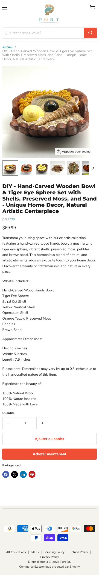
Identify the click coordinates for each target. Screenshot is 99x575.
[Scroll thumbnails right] (92, 168)
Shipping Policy (54, 552)
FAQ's (35, 552)
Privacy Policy (49, 557)
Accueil (7, 47)
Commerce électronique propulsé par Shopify (49, 567)
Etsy (11, 219)
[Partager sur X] (14, 474)
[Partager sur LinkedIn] (23, 474)
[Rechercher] (90, 33)
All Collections (16, 552)
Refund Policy (79, 552)
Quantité (8, 413)
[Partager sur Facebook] (5, 474)
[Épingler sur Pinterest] (32, 474)
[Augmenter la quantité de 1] (42, 423)
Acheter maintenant (49, 454)
